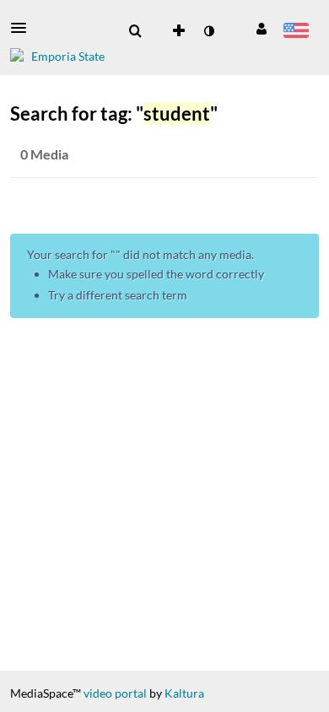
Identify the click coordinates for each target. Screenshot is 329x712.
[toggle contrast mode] (208, 31)
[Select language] (295, 32)
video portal (115, 693)
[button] (23, 28)
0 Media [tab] (44, 154)
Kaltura (184, 693)
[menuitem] (135, 31)
